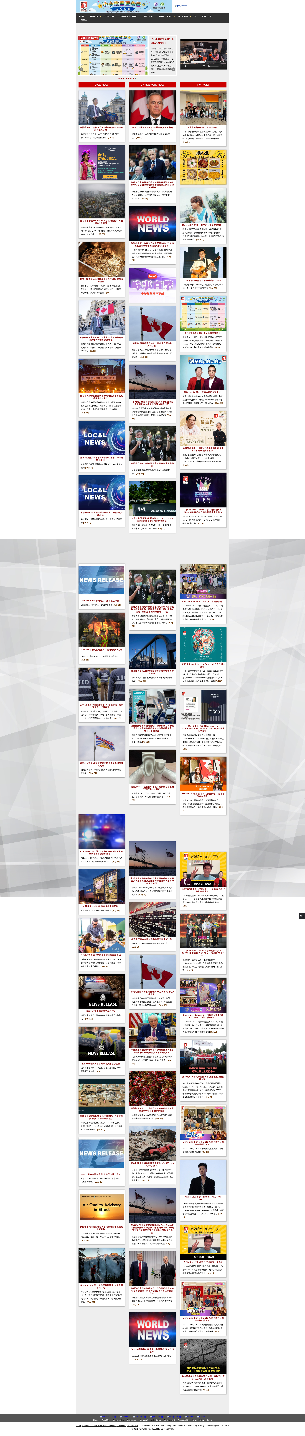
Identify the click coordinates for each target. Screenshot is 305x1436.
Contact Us (131, 1420)
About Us (106, 1420)
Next (173, 69)
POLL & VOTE (183, 16)
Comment (144, 1420)
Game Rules (118, 1420)
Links (209, 1420)
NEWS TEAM (206, 16)
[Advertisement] (152, 27)
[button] (207, 58)
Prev (81, 69)
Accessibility (183, 1420)
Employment (169, 1420)
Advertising (156, 1420)
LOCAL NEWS (109, 16)
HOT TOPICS (148, 16)
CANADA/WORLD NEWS (129, 16)
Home (95, 1420)
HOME (81, 16)
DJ (195, 16)
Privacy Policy (198, 1420)
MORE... (83, 19)
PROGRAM (94, 16)
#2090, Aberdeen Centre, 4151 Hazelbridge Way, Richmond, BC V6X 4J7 (107, 1426)
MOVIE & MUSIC (165, 16)
